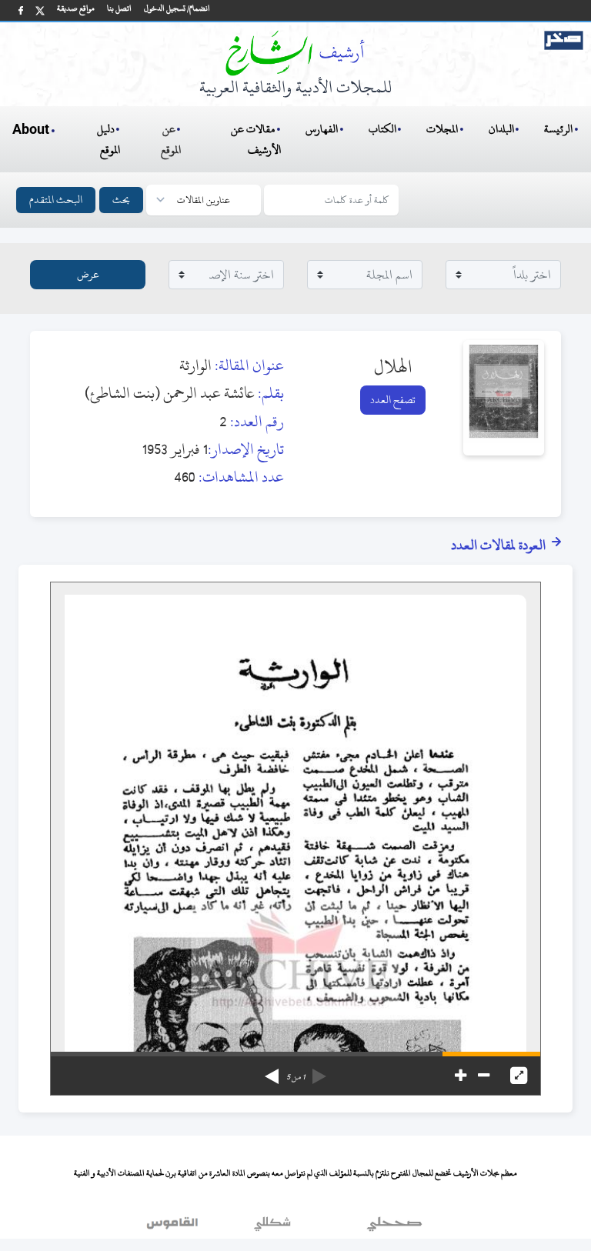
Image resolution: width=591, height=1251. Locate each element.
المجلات (442, 128)
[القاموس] (174, 1227)
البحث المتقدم (55, 199)
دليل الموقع (109, 139)
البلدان (501, 128)
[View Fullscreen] (519, 1075)
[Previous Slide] (319, 1071)
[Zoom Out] (483, 1075)
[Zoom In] (460, 1075)
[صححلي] (394, 1227)
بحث (121, 199)
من (295, 1077)
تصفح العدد (393, 399)
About (30, 130)
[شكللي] (272, 1227)
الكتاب (382, 128)
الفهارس (322, 128)
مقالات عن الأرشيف (256, 139)
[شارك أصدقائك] (20, 10)
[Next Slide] (272, 1071)
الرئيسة (558, 128)
